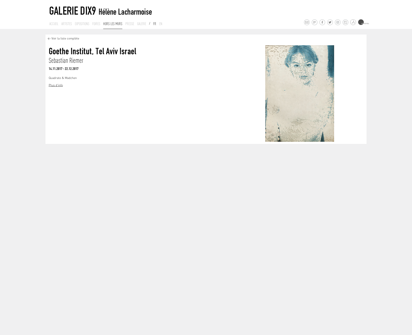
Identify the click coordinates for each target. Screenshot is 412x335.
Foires (96, 24)
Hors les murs (112, 24)
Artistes (66, 24)
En (160, 24)
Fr (154, 24)
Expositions (82, 24)
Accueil (53, 24)
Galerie (141, 24)
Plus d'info (56, 85)
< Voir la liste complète (63, 38)
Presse (129, 24)
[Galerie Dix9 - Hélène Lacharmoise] (100, 10)
